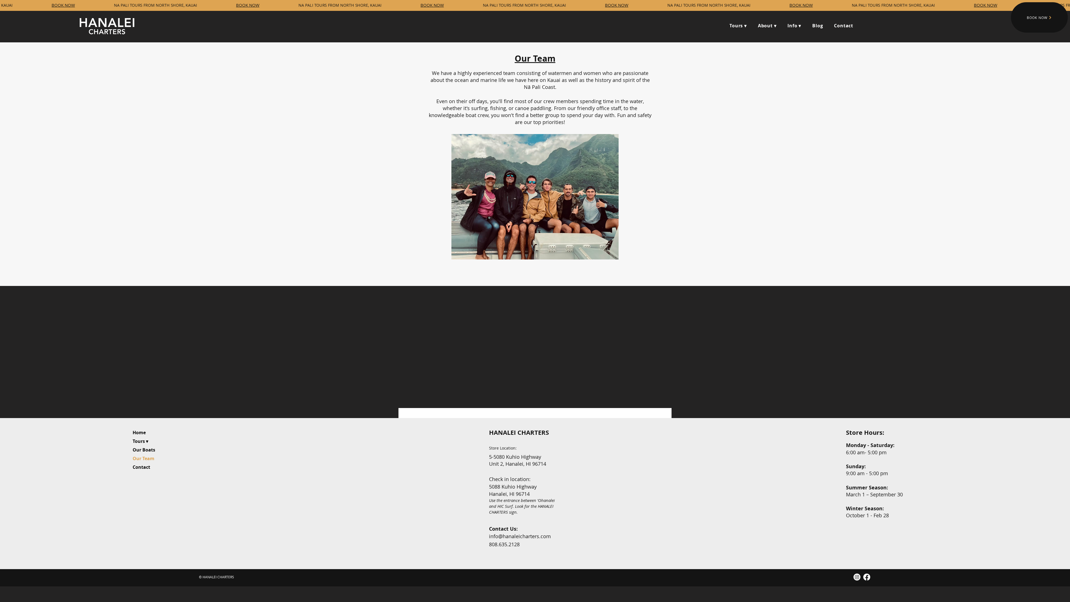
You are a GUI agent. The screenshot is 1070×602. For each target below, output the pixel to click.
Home (139, 432)
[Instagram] (856, 577)
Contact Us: (503, 528)
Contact (141, 467)
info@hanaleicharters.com (520, 536)
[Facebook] (866, 577)
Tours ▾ (140, 441)
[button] (767, 25)
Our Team (143, 458)
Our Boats (144, 450)
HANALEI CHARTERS (519, 432)
